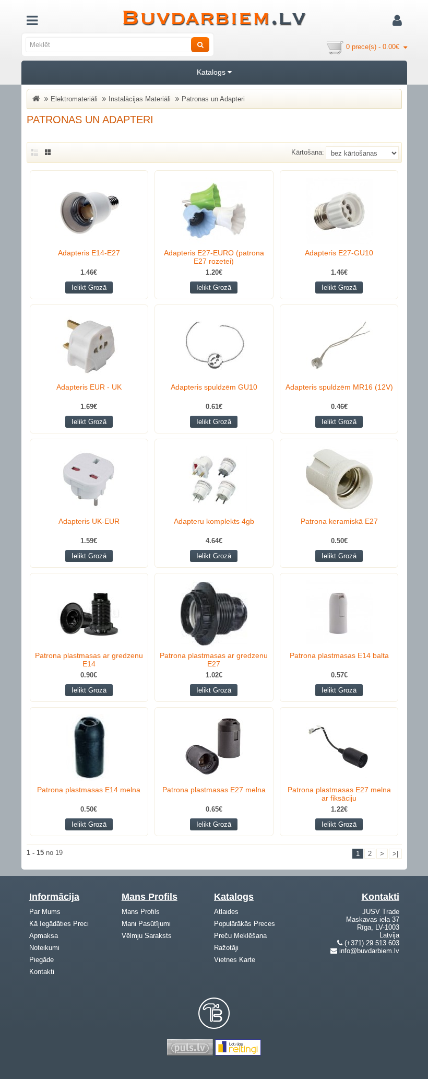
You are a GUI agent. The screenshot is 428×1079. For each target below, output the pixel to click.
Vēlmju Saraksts (147, 936)
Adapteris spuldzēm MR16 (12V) (339, 387)
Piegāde (41, 960)
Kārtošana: (307, 152)
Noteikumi (44, 948)
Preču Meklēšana (240, 936)
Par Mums (45, 912)
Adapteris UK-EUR (89, 521)
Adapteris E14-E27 (89, 253)
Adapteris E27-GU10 (339, 253)
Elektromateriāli (74, 99)
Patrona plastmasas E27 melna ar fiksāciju (339, 793)
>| (395, 854)
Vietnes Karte (234, 960)
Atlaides (226, 912)
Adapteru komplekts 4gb (214, 521)
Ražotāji (226, 948)
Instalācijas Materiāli (140, 99)
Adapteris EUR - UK (89, 387)
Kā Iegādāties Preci (59, 924)
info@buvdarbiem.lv (369, 951)
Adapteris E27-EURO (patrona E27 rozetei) (214, 257)
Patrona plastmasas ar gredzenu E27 (214, 659)
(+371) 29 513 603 (371, 943)
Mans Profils (141, 912)
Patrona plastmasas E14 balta (339, 655)
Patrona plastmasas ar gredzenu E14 (89, 659)
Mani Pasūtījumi (146, 924)
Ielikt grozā (89, 287)
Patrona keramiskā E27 (339, 521)
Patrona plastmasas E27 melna (214, 789)
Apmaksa (43, 936)
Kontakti (41, 972)
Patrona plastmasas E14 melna (88, 789)
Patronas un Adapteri (213, 99)
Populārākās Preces (244, 924)
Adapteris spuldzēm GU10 (214, 387)
